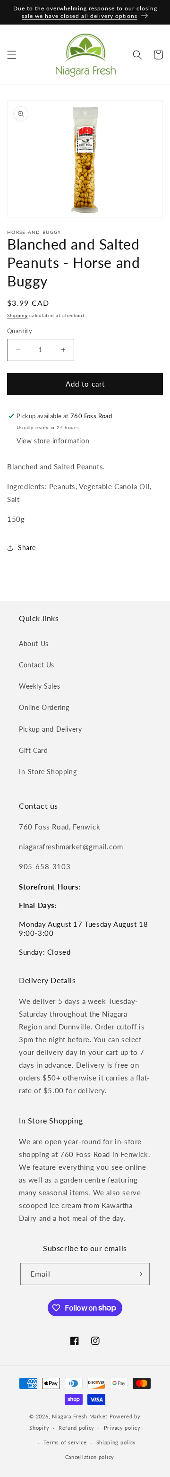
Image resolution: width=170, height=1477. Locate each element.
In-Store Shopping (47, 772)
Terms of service (65, 1442)
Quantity (19, 331)
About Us (34, 643)
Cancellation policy (89, 1457)
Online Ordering (44, 707)
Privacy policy (122, 1428)
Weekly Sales (39, 686)
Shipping (17, 315)
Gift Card (33, 750)
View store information (53, 441)
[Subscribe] (138, 1274)
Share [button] (27, 548)
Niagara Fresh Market (80, 1416)
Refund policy (76, 1428)
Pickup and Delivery (50, 729)
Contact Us (36, 665)
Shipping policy (116, 1442)
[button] (11, 54)
